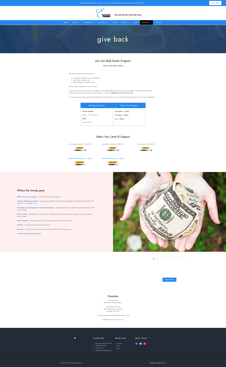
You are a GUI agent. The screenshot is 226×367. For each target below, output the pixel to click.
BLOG (136, 22)
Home (66, 22)
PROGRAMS (88, 22)
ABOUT (75, 22)
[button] (215, 3)
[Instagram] (144, 343)
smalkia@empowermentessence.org (113, 320)
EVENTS (124, 22)
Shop (115, 22)
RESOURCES (102, 22)
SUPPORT (145, 22)
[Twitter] (140, 343)
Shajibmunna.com (161, 363)
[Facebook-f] (136, 343)
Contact (158, 22)
